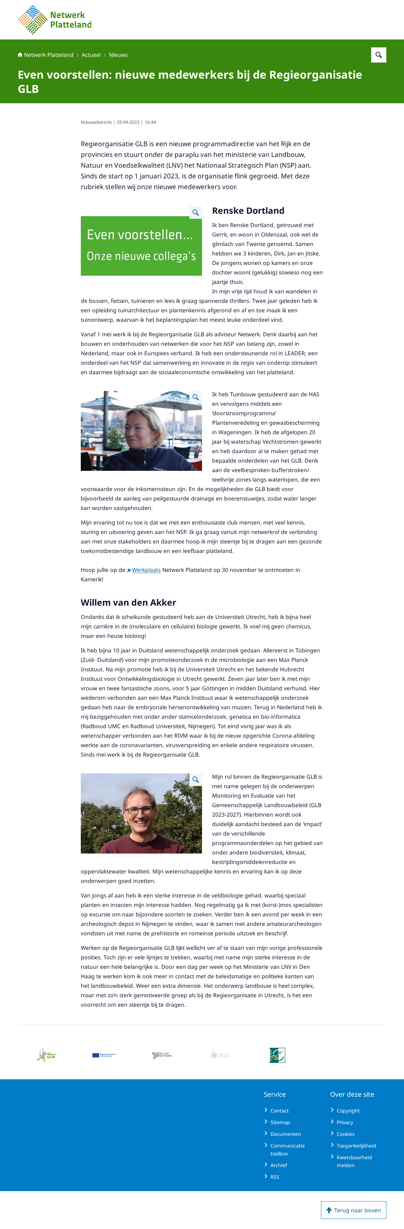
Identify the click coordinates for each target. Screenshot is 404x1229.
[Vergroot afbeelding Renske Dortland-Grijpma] (195, 397)
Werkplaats (146, 569)
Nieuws (118, 54)
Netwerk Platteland (49, 54)
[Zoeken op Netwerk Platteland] (378, 55)
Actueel (91, 54)
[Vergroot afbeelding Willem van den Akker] (195, 779)
